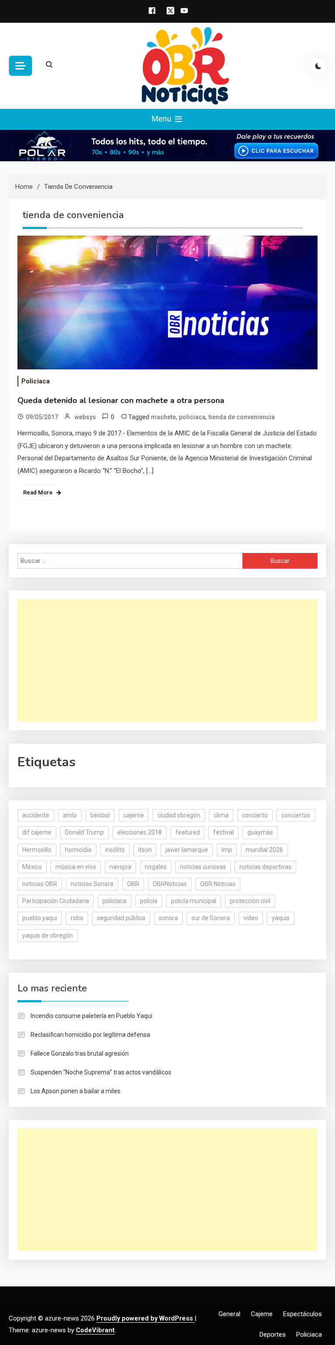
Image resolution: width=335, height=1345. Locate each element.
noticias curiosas (203, 866)
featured (187, 832)
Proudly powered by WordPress (145, 1318)
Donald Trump (84, 832)
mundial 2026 (264, 849)
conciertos (295, 815)
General (229, 1314)
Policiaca (35, 381)
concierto (255, 815)
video (250, 917)
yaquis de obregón (47, 935)
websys (85, 417)
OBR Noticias (218, 883)
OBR (133, 883)
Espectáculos (302, 1314)
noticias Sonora (92, 883)
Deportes (273, 1334)
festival (223, 832)
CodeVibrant (95, 1330)
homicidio (78, 849)
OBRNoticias (170, 883)
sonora (168, 917)
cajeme (133, 815)
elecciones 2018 (139, 832)
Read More (38, 492)
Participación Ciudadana (55, 900)
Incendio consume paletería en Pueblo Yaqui (91, 1015)
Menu (162, 118)
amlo (70, 815)
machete (163, 417)
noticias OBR (39, 883)
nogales (156, 866)
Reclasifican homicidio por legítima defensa (90, 1034)
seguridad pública (121, 917)
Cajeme (262, 1314)
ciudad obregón (178, 815)
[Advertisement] (167, 660)
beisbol (100, 815)
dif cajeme (36, 832)
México (32, 866)
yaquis (281, 917)
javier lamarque (186, 849)
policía (148, 900)
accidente (35, 815)
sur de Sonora (210, 917)
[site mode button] (318, 66)
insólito (115, 849)
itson (145, 849)
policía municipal (193, 900)
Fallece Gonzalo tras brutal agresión (80, 1053)
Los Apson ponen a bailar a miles (75, 1091)
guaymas (260, 832)
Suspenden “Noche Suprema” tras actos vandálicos (101, 1072)
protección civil (250, 900)
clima (221, 815)
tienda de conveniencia (242, 417)
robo (77, 917)
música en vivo (75, 866)
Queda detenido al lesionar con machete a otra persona (120, 400)
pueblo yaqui (39, 917)
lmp (227, 849)
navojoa (120, 866)
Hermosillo (36, 849)
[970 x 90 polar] (167, 145)
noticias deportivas (265, 866)
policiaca (192, 417)
